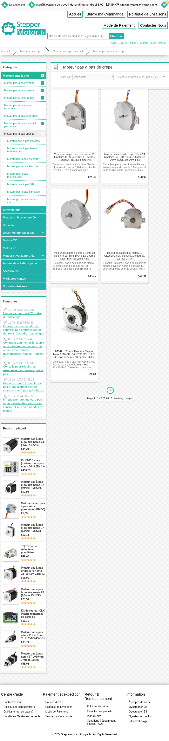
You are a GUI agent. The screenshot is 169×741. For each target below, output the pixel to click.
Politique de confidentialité (19, 706)
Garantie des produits (100, 711)
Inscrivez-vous (45, 4)
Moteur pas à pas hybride (19, 82)
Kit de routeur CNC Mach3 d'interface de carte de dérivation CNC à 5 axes (33, 613)
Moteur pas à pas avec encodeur (18, 107)
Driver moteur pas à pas (18, 232)
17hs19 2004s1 (119, 42)
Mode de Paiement (119, 25)
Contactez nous (13, 702)
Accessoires (11, 271)
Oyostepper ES (138, 711)
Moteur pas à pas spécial (68, 51)
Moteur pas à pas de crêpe (109, 51)
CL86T (134, 42)
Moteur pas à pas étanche (22, 166)
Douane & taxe (54, 702)
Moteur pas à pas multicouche (17, 175)
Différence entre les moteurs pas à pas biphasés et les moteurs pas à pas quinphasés (23, 386)
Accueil (75, 14)
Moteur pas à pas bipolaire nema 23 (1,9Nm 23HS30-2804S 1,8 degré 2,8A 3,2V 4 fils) (32, 592)
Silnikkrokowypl (138, 721)
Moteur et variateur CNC (19, 255)
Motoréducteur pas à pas (19, 97)
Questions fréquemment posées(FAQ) (101, 722)
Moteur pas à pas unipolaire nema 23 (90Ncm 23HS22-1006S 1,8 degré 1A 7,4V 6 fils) (33, 570)
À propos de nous (139, 702)
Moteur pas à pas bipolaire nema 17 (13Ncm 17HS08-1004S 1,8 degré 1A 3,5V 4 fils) (33, 527)
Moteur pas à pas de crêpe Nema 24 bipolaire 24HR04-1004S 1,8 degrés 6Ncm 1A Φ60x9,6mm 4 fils (124, 157)
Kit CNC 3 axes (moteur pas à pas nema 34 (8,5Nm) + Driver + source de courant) (33, 463)
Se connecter (17, 4)
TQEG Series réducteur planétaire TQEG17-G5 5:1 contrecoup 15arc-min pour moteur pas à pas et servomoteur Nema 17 (33, 549)
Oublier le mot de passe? (18, 711)
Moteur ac (9, 248)
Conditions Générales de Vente (22, 716)
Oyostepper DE (138, 706)
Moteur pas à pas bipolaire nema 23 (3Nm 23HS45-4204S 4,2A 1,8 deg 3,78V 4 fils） (33, 442)
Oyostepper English (140, 716)
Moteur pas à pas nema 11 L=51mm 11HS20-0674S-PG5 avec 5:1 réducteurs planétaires (33, 635)
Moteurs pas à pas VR (20, 184)
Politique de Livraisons (147, 14)
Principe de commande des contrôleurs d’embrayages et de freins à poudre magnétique (23, 329)
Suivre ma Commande (105, 14)
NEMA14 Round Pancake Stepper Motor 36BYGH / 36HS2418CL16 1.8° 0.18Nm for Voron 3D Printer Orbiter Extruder (74, 354)
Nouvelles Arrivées (15, 286)
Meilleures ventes (14, 278)
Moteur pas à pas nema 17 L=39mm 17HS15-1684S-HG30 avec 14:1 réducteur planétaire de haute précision (33, 656)
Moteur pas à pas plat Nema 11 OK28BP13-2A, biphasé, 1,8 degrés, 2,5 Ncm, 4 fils (124, 255)
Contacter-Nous (153, 25)
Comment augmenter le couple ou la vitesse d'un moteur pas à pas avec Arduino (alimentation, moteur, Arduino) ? (23, 350)
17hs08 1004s (148, 42)
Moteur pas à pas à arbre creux (22, 201)
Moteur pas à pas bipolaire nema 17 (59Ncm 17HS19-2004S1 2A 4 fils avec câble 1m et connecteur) (32, 485)
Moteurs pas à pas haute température (22, 150)
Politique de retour (98, 706)
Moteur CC (10, 240)
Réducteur (9, 225)
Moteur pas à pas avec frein (21, 115)
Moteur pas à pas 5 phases (23, 191)
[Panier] (164, 5)
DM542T (163, 42)
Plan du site (94, 715)
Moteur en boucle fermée (19, 217)
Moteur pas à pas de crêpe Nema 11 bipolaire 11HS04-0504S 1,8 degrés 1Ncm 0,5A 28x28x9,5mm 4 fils (74, 157)
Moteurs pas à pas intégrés (23, 140)
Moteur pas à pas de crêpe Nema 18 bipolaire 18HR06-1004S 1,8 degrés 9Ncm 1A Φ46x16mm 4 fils (74, 255)
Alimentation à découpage (20, 263)
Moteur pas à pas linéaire (19, 90)
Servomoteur (11, 209)
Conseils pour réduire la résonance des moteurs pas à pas (23, 370)
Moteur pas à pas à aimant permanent (20, 125)
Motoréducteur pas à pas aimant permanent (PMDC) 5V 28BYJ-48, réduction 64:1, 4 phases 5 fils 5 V (33, 506)
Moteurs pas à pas (31, 51)
